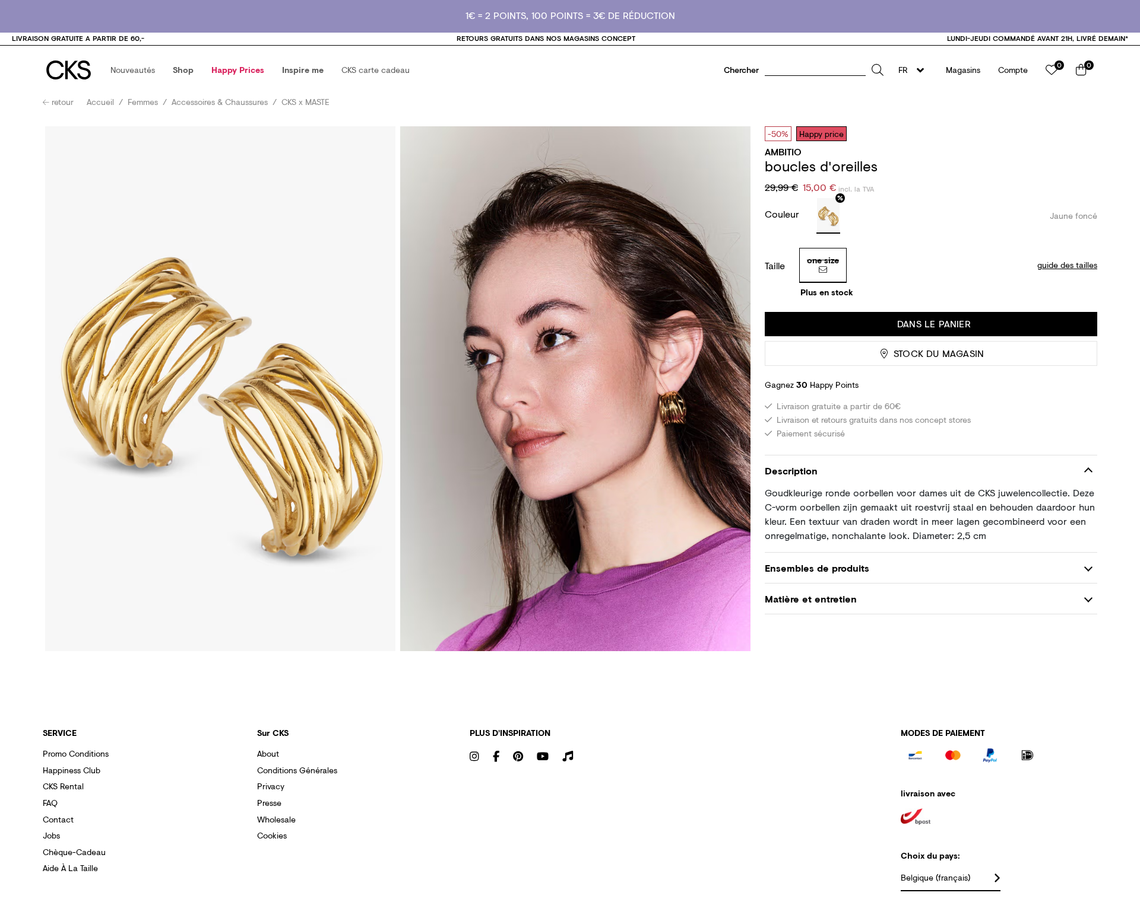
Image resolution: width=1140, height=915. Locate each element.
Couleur (783, 214)
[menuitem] (133, 70)
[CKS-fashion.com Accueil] (68, 70)
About (268, 753)
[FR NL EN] (914, 70)
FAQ (50, 802)
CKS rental (63, 786)
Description (791, 470)
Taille (775, 266)
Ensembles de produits (817, 568)
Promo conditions (76, 753)
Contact (58, 819)
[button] (133, 70)
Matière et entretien (811, 598)
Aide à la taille (70, 868)
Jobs (51, 835)
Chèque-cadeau (74, 852)
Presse (269, 802)
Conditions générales (297, 770)
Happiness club (71, 770)
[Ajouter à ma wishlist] (1079, 133)
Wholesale (276, 819)
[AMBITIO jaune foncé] (828, 216)
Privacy (270, 786)
